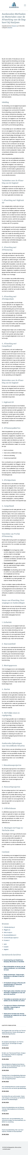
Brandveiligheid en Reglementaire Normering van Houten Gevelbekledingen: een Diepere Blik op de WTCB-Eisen (14, 1065)
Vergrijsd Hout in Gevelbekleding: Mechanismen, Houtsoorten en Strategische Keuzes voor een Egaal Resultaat (14, 1077)
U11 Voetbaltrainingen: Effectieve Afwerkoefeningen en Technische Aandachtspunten (15, 984)
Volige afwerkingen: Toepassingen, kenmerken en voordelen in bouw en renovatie (14, 976)
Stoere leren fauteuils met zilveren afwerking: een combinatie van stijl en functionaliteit (15, 1015)
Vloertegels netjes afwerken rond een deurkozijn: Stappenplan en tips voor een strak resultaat (15, 992)
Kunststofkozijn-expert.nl (11, 937)
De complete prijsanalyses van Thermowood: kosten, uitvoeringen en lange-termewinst (13, 1043)
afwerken (9, 27)
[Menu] (25, 5)
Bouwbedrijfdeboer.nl (10, 935)
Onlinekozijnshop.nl (9, 927)
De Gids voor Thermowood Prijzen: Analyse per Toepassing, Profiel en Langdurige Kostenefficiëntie (13, 1054)
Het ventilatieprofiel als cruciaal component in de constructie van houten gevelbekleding (14, 1087)
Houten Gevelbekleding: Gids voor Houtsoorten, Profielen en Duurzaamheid (13, 1130)
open (5, 944)
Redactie (14, 26)
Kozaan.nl (6, 940)
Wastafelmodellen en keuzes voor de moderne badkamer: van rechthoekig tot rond (14, 968)
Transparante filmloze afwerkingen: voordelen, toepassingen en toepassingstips (14, 1007)
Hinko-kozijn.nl (8, 932)
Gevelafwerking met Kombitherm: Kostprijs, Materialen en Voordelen (14, 961)
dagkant (6, 949)
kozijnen (6, 947)
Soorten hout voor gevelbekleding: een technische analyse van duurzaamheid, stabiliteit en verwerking (14, 1120)
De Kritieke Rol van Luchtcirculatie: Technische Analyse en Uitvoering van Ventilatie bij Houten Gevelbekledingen (13, 1097)
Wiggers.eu (7, 930)
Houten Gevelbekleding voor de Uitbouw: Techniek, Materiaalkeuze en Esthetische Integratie (13, 1109)
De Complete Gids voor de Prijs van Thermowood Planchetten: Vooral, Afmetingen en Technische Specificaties (14, 1032)
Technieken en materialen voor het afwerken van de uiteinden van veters (15, 1000)
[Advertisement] (14, 44)
